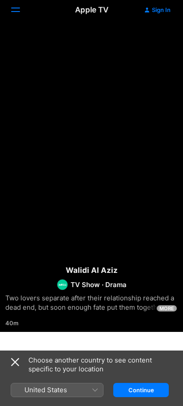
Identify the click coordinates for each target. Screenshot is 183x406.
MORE (166, 308)
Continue (141, 390)
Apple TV (91, 9)
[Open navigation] (21, 10)
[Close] (15, 362)
